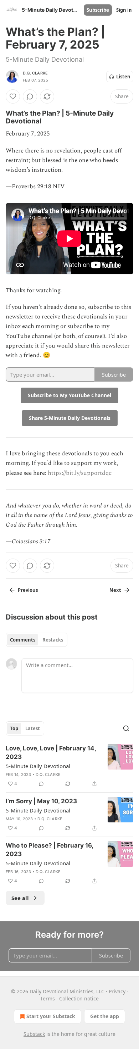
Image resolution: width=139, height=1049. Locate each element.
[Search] (126, 728)
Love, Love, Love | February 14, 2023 (51, 752)
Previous (28, 590)
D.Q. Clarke (35, 73)
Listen (123, 76)
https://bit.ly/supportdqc (80, 473)
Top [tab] (14, 728)
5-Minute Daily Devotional (38, 766)
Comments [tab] (22, 640)
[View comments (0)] (30, 96)
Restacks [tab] (52, 640)
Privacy (117, 991)
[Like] (13, 96)
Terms (47, 998)
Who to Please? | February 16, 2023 (49, 849)
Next (115, 590)
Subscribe (98, 10)
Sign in (124, 10)
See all (20, 897)
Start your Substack (50, 1016)
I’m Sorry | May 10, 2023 (41, 801)
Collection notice (79, 998)
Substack (34, 1034)
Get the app (104, 1016)
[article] (69, 766)
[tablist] (36, 640)
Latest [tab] (32, 728)
